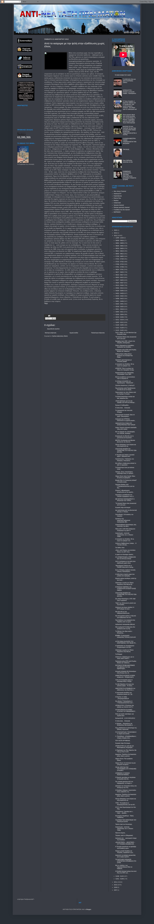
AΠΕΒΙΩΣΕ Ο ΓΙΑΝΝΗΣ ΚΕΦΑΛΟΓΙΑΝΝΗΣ (122, 773)
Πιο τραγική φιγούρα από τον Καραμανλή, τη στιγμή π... (124, 782)
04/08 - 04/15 (120, 298)
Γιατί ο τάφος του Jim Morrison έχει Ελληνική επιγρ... (125, 333)
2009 (115, 887)
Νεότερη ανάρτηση (50, 333)
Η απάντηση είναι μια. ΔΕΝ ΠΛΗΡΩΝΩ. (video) (129, 80)
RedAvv (116, 200)
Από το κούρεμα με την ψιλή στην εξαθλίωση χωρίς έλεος (125, 562)
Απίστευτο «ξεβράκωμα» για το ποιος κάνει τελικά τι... (124, 657)
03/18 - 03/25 (120, 306)
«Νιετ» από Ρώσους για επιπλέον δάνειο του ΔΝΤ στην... (125, 551)
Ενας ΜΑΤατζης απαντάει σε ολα (128, 161)
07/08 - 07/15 (120, 264)
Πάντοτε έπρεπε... (120, 833)
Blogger (88, 909)
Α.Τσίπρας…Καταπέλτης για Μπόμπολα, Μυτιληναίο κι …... (125, 724)
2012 (115, 235)
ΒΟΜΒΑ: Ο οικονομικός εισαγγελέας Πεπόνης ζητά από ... (125, 637)
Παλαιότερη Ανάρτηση (98, 333)
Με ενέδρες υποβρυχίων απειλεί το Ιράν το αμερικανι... (125, 464)
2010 (115, 885)
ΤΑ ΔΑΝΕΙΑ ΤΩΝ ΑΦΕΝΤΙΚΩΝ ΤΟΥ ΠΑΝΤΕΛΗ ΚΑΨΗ (125, 820)
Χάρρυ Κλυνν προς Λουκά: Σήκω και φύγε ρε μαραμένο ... (125, 476)
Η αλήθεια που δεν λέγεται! (122, 210)
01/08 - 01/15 (120, 876)
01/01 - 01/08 (120, 879)
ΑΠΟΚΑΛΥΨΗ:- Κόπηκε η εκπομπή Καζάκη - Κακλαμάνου (129, 91)
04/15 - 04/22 (120, 296)
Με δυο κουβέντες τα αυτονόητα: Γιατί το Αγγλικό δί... (125, 377)
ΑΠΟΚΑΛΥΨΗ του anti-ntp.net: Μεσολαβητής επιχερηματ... (124, 746)
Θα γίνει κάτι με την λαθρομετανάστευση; (122, 612)
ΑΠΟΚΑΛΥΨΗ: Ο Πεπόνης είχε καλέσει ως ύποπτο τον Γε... (124, 706)
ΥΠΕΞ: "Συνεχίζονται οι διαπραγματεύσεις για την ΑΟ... (125, 803)
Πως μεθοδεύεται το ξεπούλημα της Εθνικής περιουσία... (126, 728)
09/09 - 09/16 (120, 240)
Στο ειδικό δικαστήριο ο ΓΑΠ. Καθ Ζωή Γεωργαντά (125, 599)
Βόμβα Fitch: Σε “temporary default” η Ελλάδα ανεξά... (126, 481)
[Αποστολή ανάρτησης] (49, 315)
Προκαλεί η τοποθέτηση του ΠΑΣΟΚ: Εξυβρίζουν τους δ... (124, 495)
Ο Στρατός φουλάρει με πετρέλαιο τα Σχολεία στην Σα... (125, 778)
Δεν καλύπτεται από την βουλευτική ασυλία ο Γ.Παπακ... (126, 511)
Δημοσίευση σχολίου (53, 329)
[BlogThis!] (48, 318)
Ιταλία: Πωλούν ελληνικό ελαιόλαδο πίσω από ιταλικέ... (126, 428)
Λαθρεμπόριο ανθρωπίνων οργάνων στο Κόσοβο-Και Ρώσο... (124, 355)
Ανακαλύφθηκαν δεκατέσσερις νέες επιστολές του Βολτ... (125, 525)
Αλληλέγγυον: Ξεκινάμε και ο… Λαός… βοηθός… (124, 812)
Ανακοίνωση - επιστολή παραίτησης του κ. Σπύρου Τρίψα (124, 534)
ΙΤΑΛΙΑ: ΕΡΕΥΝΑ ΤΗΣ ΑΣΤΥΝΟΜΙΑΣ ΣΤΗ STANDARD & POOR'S (125, 768)
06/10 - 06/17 (120, 275)
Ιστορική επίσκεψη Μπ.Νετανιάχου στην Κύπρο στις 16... (125, 672)
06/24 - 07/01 (120, 269)
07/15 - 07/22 (120, 261)
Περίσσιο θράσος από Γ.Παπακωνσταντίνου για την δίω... (124, 486)
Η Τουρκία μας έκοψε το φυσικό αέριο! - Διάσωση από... (124, 455)
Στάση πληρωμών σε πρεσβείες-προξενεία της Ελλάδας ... (124, 346)
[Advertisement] (70, 308)
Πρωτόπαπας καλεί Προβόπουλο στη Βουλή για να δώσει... (125, 389)
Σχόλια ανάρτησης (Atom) (60, 336)
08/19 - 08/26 (120, 248)
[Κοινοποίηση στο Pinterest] (55, 318)
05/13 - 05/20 (120, 285)
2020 (115, 230)
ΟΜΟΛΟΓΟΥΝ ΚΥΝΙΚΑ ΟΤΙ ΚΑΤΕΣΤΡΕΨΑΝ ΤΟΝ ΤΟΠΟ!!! (125, 424)
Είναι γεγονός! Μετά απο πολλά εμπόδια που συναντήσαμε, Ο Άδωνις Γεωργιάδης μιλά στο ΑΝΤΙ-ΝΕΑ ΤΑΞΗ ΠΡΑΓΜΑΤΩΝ (129, 119)
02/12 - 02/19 (120, 319)
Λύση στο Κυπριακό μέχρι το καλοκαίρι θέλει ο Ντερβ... (124, 680)
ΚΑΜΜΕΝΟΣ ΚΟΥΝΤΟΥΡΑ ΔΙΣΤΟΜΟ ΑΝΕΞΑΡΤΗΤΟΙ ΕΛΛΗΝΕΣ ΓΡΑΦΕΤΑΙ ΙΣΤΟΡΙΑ (129, 175)
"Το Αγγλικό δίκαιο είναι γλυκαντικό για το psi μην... (125, 337)
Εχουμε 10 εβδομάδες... (122, 405)
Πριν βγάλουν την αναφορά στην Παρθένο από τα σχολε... (125, 620)
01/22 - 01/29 (120, 328)
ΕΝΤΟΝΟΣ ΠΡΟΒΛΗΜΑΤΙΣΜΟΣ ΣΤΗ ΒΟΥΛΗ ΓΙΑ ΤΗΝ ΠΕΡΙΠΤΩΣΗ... (125, 667)
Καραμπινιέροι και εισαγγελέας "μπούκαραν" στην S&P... (124, 373)
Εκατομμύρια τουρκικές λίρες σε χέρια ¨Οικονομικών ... (125, 415)
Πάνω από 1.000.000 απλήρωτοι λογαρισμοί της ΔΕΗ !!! (125, 529)
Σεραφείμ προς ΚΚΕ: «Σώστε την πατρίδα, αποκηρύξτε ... (125, 342)
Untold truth (117, 203)
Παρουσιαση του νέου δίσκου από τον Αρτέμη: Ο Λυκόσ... (125, 393)
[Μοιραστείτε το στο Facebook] (53, 318)
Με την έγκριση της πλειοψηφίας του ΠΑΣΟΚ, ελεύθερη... (125, 432)
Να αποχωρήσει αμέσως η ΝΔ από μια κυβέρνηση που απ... (125, 616)
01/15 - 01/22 (120, 330)
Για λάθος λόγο (119, 547)
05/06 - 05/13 (120, 288)
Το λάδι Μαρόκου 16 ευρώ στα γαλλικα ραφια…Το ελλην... (124, 685)
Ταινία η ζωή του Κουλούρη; (123, 824)
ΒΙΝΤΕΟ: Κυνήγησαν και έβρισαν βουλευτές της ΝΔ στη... (125, 441)
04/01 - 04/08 (120, 301)
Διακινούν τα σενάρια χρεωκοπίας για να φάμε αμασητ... (125, 856)
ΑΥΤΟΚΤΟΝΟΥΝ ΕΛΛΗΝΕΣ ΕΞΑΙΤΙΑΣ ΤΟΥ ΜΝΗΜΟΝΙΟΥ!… (126, 710)
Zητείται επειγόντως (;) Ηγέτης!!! (124, 385)
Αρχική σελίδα (74, 333)
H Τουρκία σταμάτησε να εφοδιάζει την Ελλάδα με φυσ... (125, 847)
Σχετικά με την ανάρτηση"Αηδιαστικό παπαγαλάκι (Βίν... (122, 520)
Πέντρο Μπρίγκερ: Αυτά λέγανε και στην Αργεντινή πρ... (125, 445)
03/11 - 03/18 (120, 309)
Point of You (117, 198)
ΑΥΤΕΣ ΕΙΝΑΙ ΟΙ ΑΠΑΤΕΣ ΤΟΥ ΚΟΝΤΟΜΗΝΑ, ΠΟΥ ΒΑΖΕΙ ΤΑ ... (126, 642)
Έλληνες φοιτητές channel (122, 207)
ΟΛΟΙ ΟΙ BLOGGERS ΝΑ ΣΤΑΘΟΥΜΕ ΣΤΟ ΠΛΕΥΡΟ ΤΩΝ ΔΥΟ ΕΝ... (125, 450)
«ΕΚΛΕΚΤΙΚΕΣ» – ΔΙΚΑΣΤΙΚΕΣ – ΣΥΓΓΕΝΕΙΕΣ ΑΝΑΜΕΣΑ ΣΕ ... (125, 843)
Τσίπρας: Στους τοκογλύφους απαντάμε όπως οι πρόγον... (124, 472)
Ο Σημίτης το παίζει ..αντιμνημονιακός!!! (122, 697)
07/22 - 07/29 (120, 259)
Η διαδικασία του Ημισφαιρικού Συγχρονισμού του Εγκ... (124, 646)
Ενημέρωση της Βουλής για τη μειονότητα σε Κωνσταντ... (124, 436)
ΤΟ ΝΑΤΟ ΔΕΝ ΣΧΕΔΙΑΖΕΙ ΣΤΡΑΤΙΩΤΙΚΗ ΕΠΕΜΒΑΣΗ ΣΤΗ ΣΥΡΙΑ (125, 861)
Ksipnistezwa (118, 196)
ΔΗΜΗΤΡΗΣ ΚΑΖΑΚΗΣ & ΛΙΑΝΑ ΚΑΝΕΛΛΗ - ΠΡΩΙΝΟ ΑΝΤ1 (125, 676)
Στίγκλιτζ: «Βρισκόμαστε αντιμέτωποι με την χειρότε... (124, 491)
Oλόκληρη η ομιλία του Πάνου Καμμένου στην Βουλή (124, 650)
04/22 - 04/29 (120, 293)
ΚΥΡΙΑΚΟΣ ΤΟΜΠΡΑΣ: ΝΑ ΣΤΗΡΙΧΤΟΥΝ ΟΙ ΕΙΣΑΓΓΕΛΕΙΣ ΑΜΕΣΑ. (125, 588)
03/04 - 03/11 (120, 312)
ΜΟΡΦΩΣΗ (117, 212)
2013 (115, 233)
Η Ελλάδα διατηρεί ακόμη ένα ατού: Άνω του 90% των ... (126, 872)
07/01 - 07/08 (120, 267)
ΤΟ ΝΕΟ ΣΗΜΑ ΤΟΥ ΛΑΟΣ (123, 75)
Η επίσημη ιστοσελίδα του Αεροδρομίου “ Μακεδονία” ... (125, 382)
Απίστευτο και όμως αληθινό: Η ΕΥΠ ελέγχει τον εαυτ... (124, 608)
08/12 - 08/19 (120, 251)
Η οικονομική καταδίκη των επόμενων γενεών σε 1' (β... (124, 693)
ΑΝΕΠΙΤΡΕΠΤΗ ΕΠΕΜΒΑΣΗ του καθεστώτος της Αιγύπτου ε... (125, 689)
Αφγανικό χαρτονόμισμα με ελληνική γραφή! (123, 360)
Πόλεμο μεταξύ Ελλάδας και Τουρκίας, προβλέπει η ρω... (124, 851)
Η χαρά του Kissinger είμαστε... (124, 554)
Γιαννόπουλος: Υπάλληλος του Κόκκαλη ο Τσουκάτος (124, 459)
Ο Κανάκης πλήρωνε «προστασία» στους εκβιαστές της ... (125, 791)
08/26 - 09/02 (120, 246)
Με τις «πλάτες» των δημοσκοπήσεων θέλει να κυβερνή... (123, 867)
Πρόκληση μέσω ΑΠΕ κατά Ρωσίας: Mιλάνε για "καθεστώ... (126, 350)
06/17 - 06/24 (120, 272)
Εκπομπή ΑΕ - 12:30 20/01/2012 (125, 718)
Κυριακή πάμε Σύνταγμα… (123, 743)
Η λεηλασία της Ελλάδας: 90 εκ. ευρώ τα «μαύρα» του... (124, 364)
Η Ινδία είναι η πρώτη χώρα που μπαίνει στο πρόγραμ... (125, 575)
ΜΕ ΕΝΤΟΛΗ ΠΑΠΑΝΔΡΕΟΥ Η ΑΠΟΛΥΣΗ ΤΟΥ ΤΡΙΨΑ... (124, 499)
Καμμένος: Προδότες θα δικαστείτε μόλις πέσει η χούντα (125, 755)
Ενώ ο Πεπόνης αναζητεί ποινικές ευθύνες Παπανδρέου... (125, 570)
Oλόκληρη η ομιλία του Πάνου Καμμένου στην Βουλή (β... (124, 583)
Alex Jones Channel (120, 191)
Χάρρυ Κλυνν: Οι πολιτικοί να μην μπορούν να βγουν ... (125, 763)
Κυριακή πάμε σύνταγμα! (122, 507)
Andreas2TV (117, 193)
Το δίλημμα (118, 654)
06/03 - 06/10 (120, 277)
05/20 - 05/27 (120, 283)
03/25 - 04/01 (120, 304)
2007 (115, 890)
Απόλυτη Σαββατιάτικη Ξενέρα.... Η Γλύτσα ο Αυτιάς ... (125, 544)
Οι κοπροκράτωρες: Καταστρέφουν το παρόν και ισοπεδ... (125, 732)
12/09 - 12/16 (120, 238)
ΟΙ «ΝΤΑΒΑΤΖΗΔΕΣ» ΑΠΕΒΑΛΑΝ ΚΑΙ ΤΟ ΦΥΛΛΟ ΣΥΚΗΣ (125, 557)
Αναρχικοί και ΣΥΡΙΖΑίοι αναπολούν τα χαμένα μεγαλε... (125, 419)
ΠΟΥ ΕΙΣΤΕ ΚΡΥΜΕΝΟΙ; (122, 740)
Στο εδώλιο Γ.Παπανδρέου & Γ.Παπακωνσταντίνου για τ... (124, 702)
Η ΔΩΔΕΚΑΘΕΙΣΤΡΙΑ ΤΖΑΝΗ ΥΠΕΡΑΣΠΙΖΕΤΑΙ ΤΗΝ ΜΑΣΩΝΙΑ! (129, 141)
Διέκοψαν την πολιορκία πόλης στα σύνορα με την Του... (126, 786)
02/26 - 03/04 (120, 314)
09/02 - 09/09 (120, 243)
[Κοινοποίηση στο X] (50, 318)
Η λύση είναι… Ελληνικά (122, 408)
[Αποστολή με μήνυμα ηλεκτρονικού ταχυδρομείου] (46, 318)
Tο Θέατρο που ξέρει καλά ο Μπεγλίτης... (123, 632)
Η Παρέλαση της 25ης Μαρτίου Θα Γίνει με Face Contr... (125, 751)
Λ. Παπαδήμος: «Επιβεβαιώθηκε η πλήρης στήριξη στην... (125, 737)
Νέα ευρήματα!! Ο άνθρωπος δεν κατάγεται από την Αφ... (125, 627)
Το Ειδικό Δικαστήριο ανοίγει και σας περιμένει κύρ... (125, 397)
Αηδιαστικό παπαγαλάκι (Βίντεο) (125, 624)
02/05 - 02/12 (120, 322)
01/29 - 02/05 (120, 325)
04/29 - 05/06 (120, 290)
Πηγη (46, 303)
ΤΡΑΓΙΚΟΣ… (127, 149)
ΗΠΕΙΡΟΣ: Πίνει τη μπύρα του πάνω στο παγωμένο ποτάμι (124, 369)
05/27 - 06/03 (120, 280)
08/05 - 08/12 (120, 254)
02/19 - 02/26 (120, 317)
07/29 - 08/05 (120, 256)
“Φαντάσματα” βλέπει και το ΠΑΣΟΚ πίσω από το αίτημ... (124, 566)
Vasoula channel (119, 205)
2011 (115, 882)
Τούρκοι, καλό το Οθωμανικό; (124, 835)
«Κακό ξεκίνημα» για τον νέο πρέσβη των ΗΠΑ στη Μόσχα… (125, 401)
